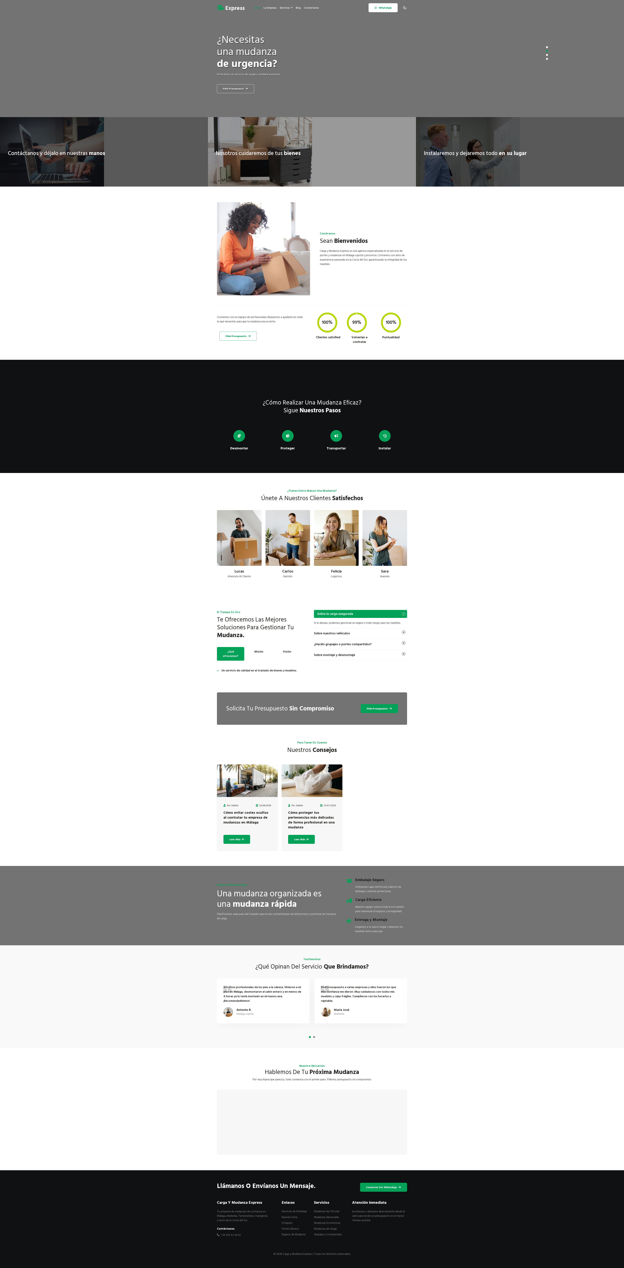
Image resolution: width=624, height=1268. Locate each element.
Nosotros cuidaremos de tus (258, 153)
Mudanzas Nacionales (326, 1217)
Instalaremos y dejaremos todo (475, 153)
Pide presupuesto (234, 89)
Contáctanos (311, 8)
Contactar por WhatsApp (381, 1187)
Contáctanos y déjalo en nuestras (56, 153)
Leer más (235, 839)
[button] (547, 47)
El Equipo (287, 1223)
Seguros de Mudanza (294, 1234)
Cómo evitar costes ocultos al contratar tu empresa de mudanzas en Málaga (245, 817)
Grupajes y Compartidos (328, 1234)
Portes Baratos (290, 1229)
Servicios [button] (285, 8)
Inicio (257, 8)
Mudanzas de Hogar (325, 1229)
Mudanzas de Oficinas (326, 1211)
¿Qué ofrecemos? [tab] (230, 653)
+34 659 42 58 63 (230, 1235)
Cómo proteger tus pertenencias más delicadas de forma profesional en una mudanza (311, 820)
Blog (298, 8)
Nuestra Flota (289, 1217)
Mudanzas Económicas (327, 1223)
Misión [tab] (258, 651)
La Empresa (270, 8)
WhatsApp (385, 8)
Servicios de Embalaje (294, 1211)
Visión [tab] (287, 651)
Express (234, 8)
